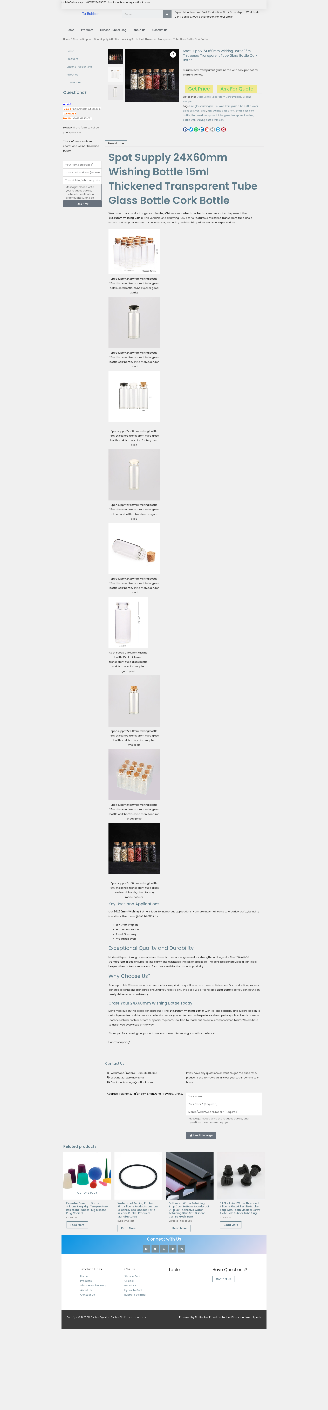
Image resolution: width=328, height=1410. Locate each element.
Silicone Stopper (82, 39)
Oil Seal (129, 1281)
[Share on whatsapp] (196, 129)
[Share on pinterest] (223, 129)
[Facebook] (146, 1249)
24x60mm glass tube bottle (235, 106)
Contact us (159, 30)
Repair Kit (130, 1285)
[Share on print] (212, 129)
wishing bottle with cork (210, 120)
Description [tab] (116, 143)
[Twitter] (155, 1249)
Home (70, 30)
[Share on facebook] (185, 129)
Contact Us (223, 1279)
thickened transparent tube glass (210, 115)
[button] (173, 54)
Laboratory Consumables (226, 97)
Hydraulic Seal (133, 1290)
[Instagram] (172, 1249)
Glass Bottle (204, 97)
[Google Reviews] (164, 1249)
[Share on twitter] (190, 129)
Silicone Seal (132, 1276)
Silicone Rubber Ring (113, 30)
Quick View (87, 1197)
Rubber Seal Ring (135, 1294)
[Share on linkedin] (201, 129)
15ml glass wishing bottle (203, 106)
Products (87, 30)
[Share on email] (207, 129)
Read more (77, 1225)
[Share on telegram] (218, 129)
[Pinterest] (181, 1249)
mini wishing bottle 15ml (221, 110)
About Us (139, 30)
